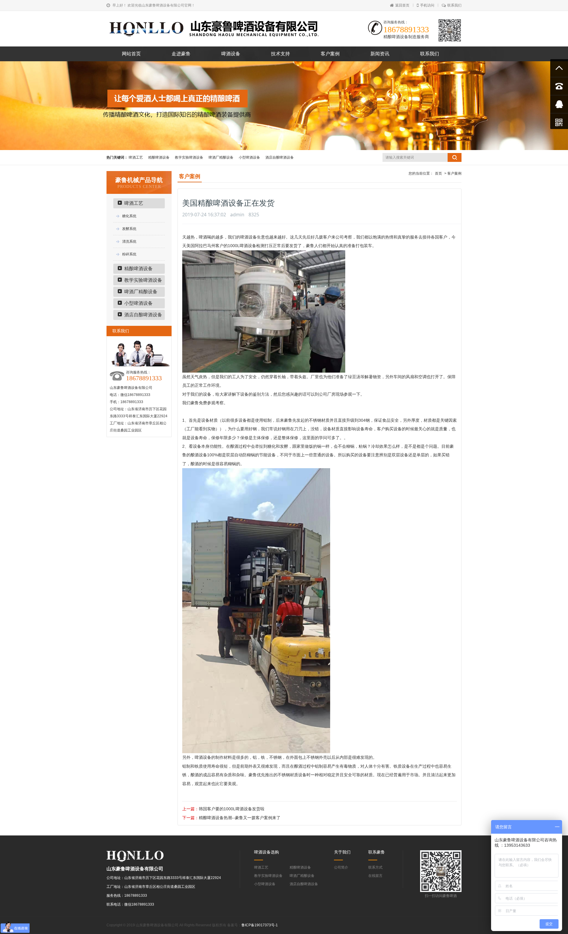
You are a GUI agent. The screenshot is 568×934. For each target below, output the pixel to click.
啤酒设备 (230, 53)
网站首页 (131, 53)
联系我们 (454, 5)
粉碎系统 (129, 254)
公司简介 (341, 867)
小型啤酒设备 (249, 157)
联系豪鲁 (376, 852)
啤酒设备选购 (266, 852)
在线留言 (375, 876)
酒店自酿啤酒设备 (279, 157)
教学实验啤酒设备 (189, 157)
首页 (438, 173)
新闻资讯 (379, 53)
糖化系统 (129, 216)
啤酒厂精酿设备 (221, 157)
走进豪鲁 (181, 53)
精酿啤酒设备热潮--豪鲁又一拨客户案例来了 (239, 817)
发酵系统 (129, 229)
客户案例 (330, 53)
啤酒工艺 (136, 157)
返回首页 (402, 5)
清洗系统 (129, 241)
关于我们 (342, 852)
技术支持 (280, 53)
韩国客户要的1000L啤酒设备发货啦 (231, 808)
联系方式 (375, 867)
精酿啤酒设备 (159, 157)
